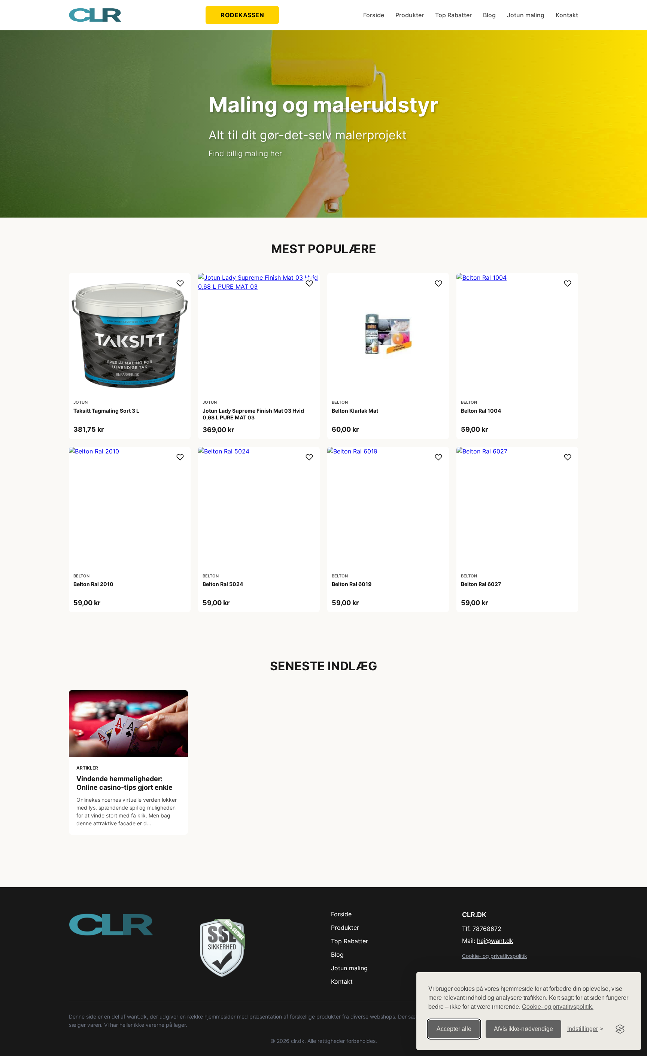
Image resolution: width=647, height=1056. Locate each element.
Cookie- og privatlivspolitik (494, 956)
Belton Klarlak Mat (355, 410)
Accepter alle (454, 1029)
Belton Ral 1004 (481, 410)
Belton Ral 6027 (481, 584)
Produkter (409, 15)
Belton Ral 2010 (93, 584)
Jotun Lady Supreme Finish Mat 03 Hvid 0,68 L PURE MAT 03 (253, 414)
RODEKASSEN (242, 15)
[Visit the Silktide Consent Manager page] (620, 1029)
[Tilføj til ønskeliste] (180, 283)
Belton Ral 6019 (351, 584)
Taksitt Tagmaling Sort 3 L (106, 410)
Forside (373, 15)
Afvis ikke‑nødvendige (523, 1029)
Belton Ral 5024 (223, 584)
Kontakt (567, 15)
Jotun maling (525, 15)
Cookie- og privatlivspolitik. (557, 1006)
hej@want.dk (495, 940)
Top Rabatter (453, 15)
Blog (489, 15)
